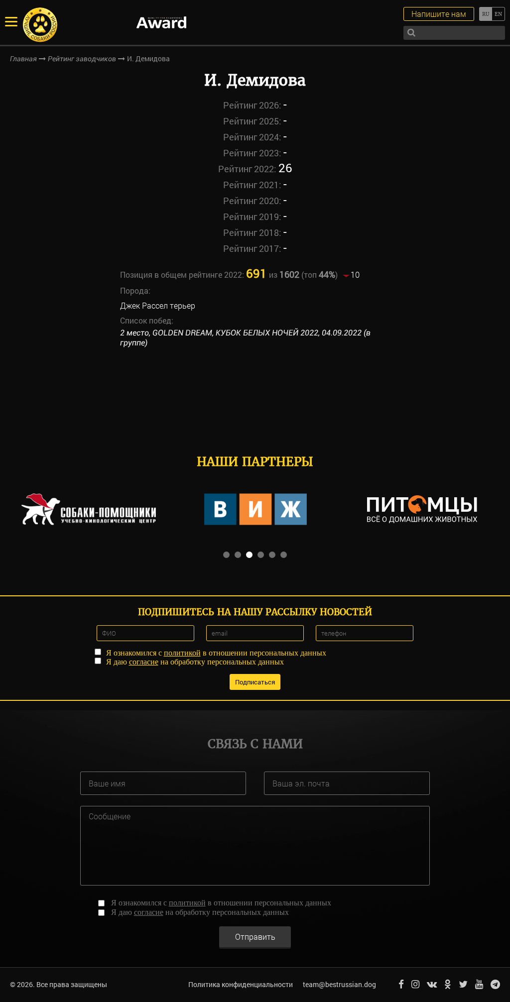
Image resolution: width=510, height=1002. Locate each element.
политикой (182, 653)
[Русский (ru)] (485, 14)
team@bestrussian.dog (339, 984)
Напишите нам (438, 13)
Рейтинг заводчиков (82, 59)
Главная (23, 59)
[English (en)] (498, 14)
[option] (88, 509)
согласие (143, 662)
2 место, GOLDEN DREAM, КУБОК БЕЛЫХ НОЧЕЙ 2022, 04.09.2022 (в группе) (245, 338)
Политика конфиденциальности (240, 984)
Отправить (255, 936)
